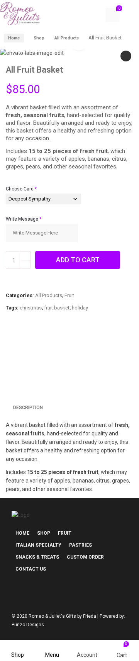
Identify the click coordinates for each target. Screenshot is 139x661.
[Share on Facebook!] (8, 341)
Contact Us (30, 569)
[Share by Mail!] (21, 341)
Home (14, 38)
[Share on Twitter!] (34, 341)
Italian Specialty (38, 545)
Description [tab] (28, 407)
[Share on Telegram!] (47, 341)
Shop (39, 38)
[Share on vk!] (86, 341)
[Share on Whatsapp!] (60, 341)
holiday (80, 308)
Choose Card (21, 189)
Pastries (80, 545)
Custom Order (85, 557)
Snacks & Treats (37, 557)
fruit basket (57, 308)
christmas (31, 308)
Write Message (23, 219)
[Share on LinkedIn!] (73, 341)
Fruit (69, 295)
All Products (66, 38)
